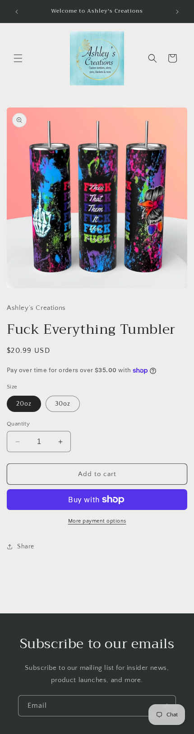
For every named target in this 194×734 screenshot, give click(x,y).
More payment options (97, 521)
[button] (18, 58)
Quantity (18, 424)
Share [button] (25, 546)
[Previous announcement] (17, 12)
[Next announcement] (177, 12)
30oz (62, 403)
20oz (24, 403)
